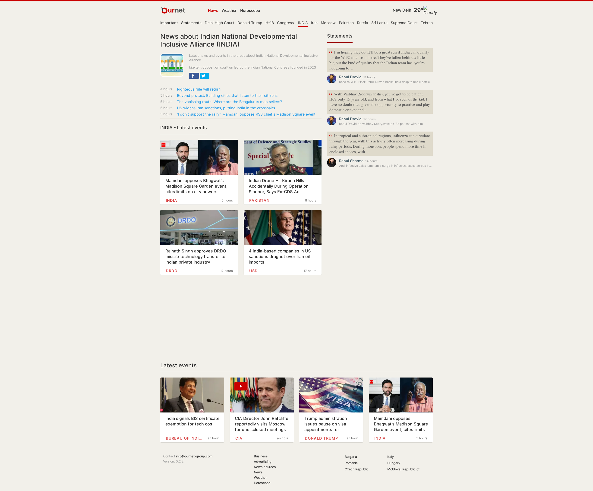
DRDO (171, 270)
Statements (340, 36)
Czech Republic (357, 469)
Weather (229, 10)
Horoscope (250, 10)
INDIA (303, 22)
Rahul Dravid (350, 77)
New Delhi (403, 10)
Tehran (427, 22)
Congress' (286, 22)
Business (261, 456)
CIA (239, 438)
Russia (362, 22)
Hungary (393, 463)
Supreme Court (404, 22)
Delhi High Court (219, 22)
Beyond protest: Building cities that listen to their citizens (227, 95)
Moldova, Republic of (403, 469)
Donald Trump (249, 22)
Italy (390, 457)
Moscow (328, 22)
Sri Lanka (379, 22)
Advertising (262, 461)
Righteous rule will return (199, 89)
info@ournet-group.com (194, 456)
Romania (351, 463)
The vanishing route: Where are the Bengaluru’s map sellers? (229, 101)
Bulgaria (351, 457)
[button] (194, 76)
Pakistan (346, 22)
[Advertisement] (241, 318)
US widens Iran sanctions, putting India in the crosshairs (226, 108)
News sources (265, 467)
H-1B (269, 22)
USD (253, 270)
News (213, 10)
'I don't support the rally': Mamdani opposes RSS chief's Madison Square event (246, 114)
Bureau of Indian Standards (184, 438)
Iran (314, 22)
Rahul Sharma (351, 160)
